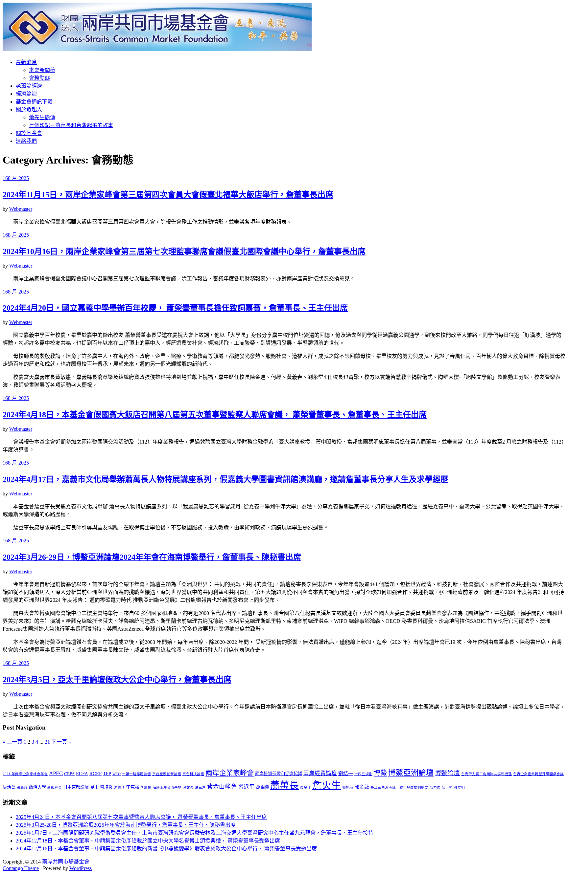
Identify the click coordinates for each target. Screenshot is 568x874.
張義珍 (22, 787)
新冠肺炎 (54, 787)
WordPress (80, 868)
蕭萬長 (284, 785)
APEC (56, 773)
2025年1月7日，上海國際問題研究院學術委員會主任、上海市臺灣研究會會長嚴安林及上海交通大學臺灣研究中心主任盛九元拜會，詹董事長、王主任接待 (194, 833)
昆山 (94, 787)
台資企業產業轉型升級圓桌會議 (538, 774)
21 (47, 742)
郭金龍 (361, 787)
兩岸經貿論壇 (320, 773)
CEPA (69, 773)
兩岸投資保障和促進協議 (278, 773)
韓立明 (459, 787)
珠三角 (200, 787)
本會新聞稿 (42, 70)
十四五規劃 (363, 774)
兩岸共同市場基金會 (65, 861)
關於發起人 (29, 109)
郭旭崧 (347, 787)
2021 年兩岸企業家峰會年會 (25, 774)
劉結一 (345, 773)
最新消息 (26, 62)
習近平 (246, 787)
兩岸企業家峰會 (229, 773)
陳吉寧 (447, 787)
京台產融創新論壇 (166, 774)
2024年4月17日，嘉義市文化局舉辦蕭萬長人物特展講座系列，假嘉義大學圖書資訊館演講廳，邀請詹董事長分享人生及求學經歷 (225, 479)
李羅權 (145, 787)
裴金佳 (305, 787)
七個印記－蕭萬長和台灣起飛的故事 (71, 125)
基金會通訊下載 (34, 101)
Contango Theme (21, 868)
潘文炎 (188, 787)
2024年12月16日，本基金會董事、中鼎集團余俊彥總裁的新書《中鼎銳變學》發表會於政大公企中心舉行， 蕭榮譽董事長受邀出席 (166, 848)
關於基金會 (29, 133)
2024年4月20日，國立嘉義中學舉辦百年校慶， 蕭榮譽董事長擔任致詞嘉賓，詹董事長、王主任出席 (175, 308)
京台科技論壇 (193, 774)
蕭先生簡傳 (42, 117)
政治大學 (37, 787)
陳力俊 (435, 787)
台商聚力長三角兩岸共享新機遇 (486, 774)
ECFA (82, 773)
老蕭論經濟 (29, 86)
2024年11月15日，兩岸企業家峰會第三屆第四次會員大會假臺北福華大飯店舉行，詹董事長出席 (168, 194)
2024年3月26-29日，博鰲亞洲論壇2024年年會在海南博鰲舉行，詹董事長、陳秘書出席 (152, 557)
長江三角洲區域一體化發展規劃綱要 (399, 787)
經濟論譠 (26, 94)
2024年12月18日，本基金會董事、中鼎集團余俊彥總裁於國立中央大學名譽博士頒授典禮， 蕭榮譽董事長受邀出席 (148, 840)
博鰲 (380, 772)
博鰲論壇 (447, 773)
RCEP (95, 773)
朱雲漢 (119, 787)
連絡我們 (26, 141)
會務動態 (39, 78)
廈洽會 (9, 787)
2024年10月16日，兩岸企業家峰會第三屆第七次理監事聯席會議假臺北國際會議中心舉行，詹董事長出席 (184, 251)
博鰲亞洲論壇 (411, 772)
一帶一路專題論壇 (136, 774)
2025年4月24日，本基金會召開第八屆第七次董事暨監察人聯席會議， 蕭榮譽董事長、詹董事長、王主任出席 (141, 817)
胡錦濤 (262, 787)
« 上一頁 (12, 742)
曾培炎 (106, 787)
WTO (116, 774)
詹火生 (326, 785)
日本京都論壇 (76, 787)
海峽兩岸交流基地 (167, 787)
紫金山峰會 (222, 786)
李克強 (132, 787)
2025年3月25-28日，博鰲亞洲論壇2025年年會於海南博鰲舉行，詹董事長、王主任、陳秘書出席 (126, 825)
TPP (107, 773)
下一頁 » (61, 742)
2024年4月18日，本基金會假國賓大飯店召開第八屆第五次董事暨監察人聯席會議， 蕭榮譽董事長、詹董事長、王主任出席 (215, 414)
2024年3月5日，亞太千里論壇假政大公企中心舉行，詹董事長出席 (117, 679)
